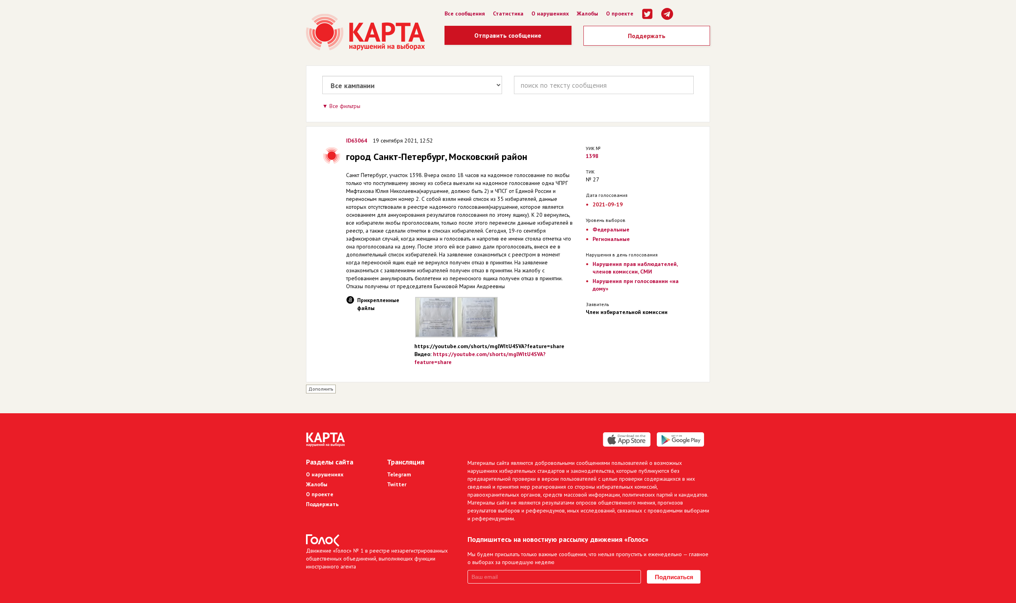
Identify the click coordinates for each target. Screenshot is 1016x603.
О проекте (619, 13)
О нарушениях (550, 13)
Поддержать (647, 36)
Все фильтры (344, 106)
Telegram (399, 474)
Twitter (396, 484)
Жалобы (587, 13)
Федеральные (611, 229)
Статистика (508, 13)
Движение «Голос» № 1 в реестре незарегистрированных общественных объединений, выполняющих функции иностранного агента (377, 558)
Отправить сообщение (507, 35)
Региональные (611, 239)
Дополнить (320, 389)
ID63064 (356, 140)
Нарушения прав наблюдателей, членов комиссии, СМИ (635, 267)
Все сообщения (464, 13)
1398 (592, 156)
